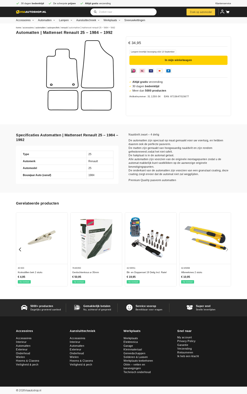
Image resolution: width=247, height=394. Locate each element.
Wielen (20, 357)
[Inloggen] (222, 12)
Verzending (184, 348)
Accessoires (23, 20)
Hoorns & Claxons (27, 360)
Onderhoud (23, 353)
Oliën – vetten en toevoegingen (134, 366)
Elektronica (131, 342)
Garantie (182, 345)
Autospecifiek (53, 27)
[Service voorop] (129, 307)
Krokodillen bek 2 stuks (131, 272)
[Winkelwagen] (226, 12)
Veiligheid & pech (27, 364)
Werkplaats (110, 20)
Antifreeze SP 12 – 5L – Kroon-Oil (82, 272)
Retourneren (185, 352)
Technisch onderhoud (137, 372)
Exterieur (22, 349)
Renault (64, 27)
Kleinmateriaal (133, 349)
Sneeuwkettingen (134, 20)
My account (184, 337)
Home (18, 27)
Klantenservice (223, 3)
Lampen (64, 20)
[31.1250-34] (80, 75)
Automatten (45, 20)
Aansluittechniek (86, 20)
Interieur (21, 342)
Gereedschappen (134, 353)
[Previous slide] (20, 249)
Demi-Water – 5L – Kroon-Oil (25, 272)
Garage (128, 345)
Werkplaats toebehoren (138, 360)
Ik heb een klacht (188, 356)
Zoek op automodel (201, 12)
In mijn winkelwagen (178, 60)
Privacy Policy (186, 341)
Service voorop (146, 306)
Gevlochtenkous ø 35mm (187, 272)
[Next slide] (227, 249)
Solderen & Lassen (136, 357)
